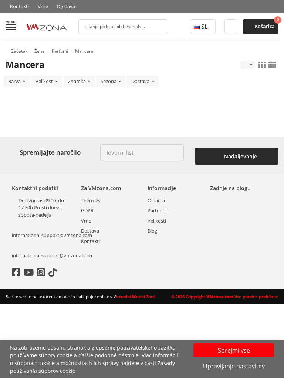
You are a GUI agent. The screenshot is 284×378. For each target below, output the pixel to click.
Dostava (66, 6)
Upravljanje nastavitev (234, 366)
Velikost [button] (45, 81)
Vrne (43, 6)
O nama (156, 200)
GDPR (87, 210)
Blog (152, 230)
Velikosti (157, 220)
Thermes (90, 200)
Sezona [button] (109, 81)
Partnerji (157, 210)
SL (204, 27)
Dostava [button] (141, 81)
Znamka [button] (77, 81)
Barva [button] (15, 81)
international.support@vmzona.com (43, 235)
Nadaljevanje (240, 156)
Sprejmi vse (234, 350)
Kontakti (19, 6)
